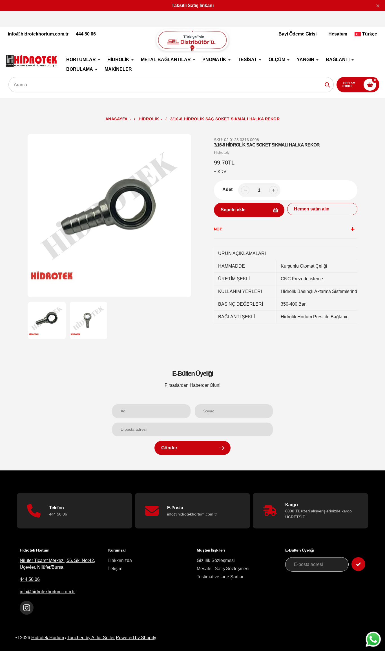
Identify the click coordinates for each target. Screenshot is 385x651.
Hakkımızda (120, 560)
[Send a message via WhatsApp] (373, 639)
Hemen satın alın (311, 208)
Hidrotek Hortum (47, 637)
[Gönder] (358, 564)
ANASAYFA (116, 119)
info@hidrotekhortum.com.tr (38, 34)
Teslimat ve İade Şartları (221, 576)
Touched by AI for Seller (91, 637)
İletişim (115, 568)
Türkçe (369, 34)
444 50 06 (86, 34)
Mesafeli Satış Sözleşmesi (223, 568)
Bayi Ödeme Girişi (297, 34)
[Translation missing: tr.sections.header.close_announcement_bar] (378, 5)
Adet (227, 189)
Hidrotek (221, 152)
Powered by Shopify (136, 637)
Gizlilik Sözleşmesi (216, 560)
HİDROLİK (149, 119)
